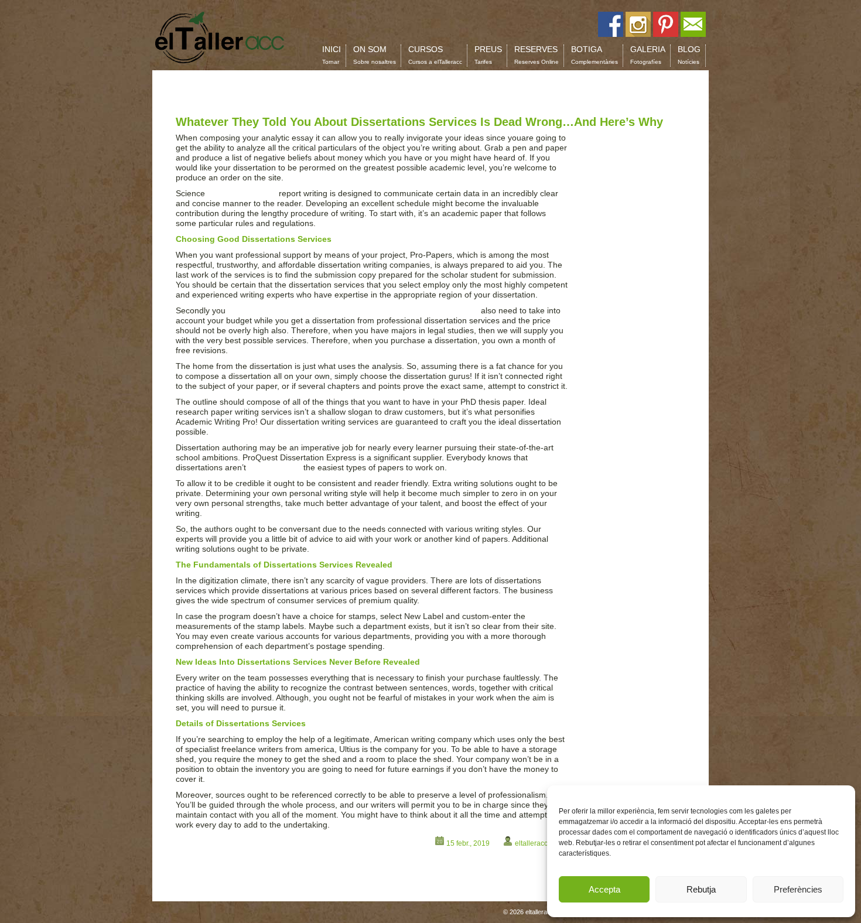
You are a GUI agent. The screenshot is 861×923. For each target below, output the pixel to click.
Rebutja (701, 889)
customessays (274, 467)
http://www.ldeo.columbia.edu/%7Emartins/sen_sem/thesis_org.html (353, 310)
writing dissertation (241, 193)
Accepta (604, 889)
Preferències (798, 889)
